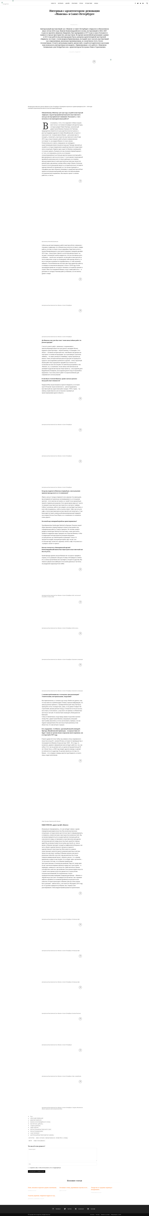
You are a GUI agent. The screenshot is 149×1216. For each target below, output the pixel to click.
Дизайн (67, 3)
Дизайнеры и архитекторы (34, 1198)
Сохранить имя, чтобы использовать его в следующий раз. (45, 1167)
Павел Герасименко (39, 1140)
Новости (53, 3)
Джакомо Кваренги (35, 1120)
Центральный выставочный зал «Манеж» (42, 1135)
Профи (81, 3)
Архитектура (73, 24)
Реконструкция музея (36, 1131)
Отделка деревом (35, 1125)
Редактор (77, 52)
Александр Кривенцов (36, 1118)
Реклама (98, 1214)
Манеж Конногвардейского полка (40, 1122)
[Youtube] (143, 3)
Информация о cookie (116, 1214)
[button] (147, 3)
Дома (61, 1190)
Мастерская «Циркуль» (36, 1124)
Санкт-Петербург (35, 1133)
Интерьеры (60, 3)
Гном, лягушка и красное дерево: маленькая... (42, 1187)
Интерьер (30, 1190)
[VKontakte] (140, 3)
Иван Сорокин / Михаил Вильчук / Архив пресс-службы (52, 1138)
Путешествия (88, 3)
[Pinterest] (135, 3)
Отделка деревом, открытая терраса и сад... (42, 1196)
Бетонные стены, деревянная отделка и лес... (74, 1187)
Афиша (96, 3)
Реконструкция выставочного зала (40, 1129)
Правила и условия (105, 1214)
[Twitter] (138, 3)
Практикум (74, 3)
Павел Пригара (34, 1127)
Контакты (92, 1214)
